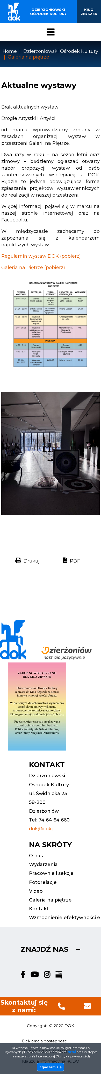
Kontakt (39, 909)
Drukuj (32, 561)
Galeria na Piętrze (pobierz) (33, 267)
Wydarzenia (43, 864)
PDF (75, 561)
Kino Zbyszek (89, 12)
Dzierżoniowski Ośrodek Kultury (60, 51)
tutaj (71, 1052)
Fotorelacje (43, 882)
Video (36, 891)
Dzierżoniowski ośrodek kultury (48, 12)
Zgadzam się (50, 1067)
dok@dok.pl (43, 829)
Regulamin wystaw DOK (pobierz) (41, 256)
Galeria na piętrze (50, 900)
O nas (36, 856)
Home (10, 51)
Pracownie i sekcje (51, 873)
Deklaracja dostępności (45, 1041)
